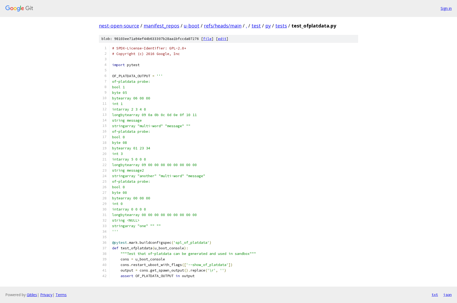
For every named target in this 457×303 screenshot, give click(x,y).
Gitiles (32, 294)
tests (281, 25)
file (207, 38)
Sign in (446, 8)
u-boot (191, 25)
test (256, 25)
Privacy (46, 294)
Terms (61, 294)
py (268, 25)
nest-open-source (119, 25)
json (447, 294)
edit (222, 38)
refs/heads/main (222, 25)
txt (435, 294)
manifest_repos (161, 25)
